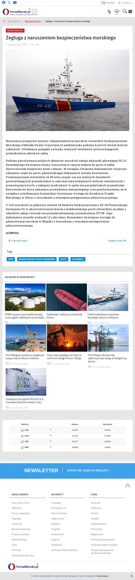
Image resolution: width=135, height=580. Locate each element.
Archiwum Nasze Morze (64, 550)
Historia (16, 550)
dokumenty (78, 259)
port (10, 259)
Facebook (56, 544)
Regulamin (97, 534)
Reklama (96, 508)
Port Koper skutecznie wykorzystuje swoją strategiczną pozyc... (107, 358)
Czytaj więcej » (102, 576)
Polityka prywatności (103, 539)
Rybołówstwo (19, 539)
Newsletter (57, 534)
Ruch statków (59, 513)
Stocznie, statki (20, 502)
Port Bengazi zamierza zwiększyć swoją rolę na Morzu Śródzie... (25, 356)
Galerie (55, 539)
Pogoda (55, 529)
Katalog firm (58, 508)
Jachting (17, 523)
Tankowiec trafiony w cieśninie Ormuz (64, 316)
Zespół (94, 518)
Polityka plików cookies (104, 544)
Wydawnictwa (98, 523)
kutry (63, 259)
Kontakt (95, 502)
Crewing (56, 502)
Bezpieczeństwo (21, 529)
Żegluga (16, 518)
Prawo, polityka (20, 534)
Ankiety (55, 523)
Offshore (16, 508)
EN (34, 11)
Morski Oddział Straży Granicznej (37, 259)
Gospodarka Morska (23, 555)
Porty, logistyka (21, 513)
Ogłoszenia (57, 518)
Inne (14, 544)
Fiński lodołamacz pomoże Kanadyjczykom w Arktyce (103, 316)
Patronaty (96, 529)
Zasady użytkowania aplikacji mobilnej (102, 551)
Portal (94, 513)
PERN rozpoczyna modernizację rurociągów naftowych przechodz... (25, 316)
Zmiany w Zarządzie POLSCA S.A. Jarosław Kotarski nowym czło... (25, 400)
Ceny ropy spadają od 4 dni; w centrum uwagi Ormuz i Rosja (64, 356)
